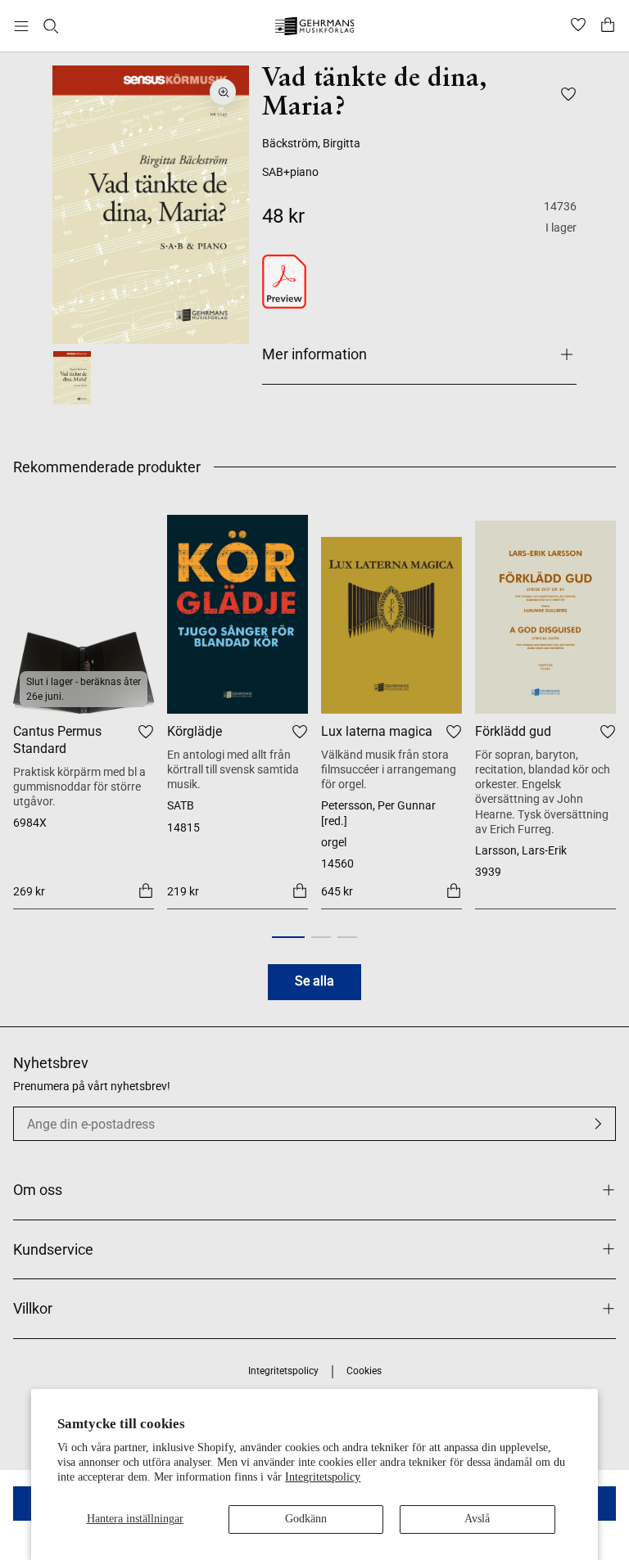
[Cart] (608, 26)
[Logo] (315, 28)
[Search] (51, 26)
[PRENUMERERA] (598, 1124)
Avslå (477, 1519)
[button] (288, 937)
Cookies (364, 1371)
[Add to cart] (146, 890)
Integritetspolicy (322, 1477)
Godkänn (306, 1519)
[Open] (21, 26)
